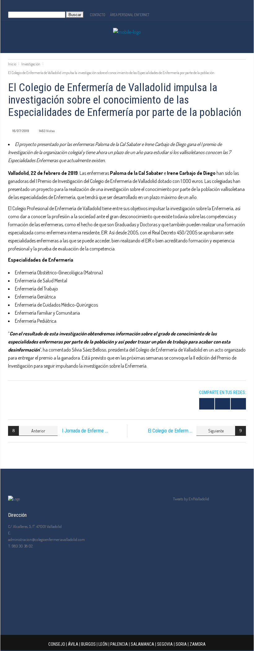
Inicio (12, 64)
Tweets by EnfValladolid (191, 498)
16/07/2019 (20, 131)
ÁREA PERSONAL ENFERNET (129, 14)
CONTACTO (97, 14)
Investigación (30, 64)
